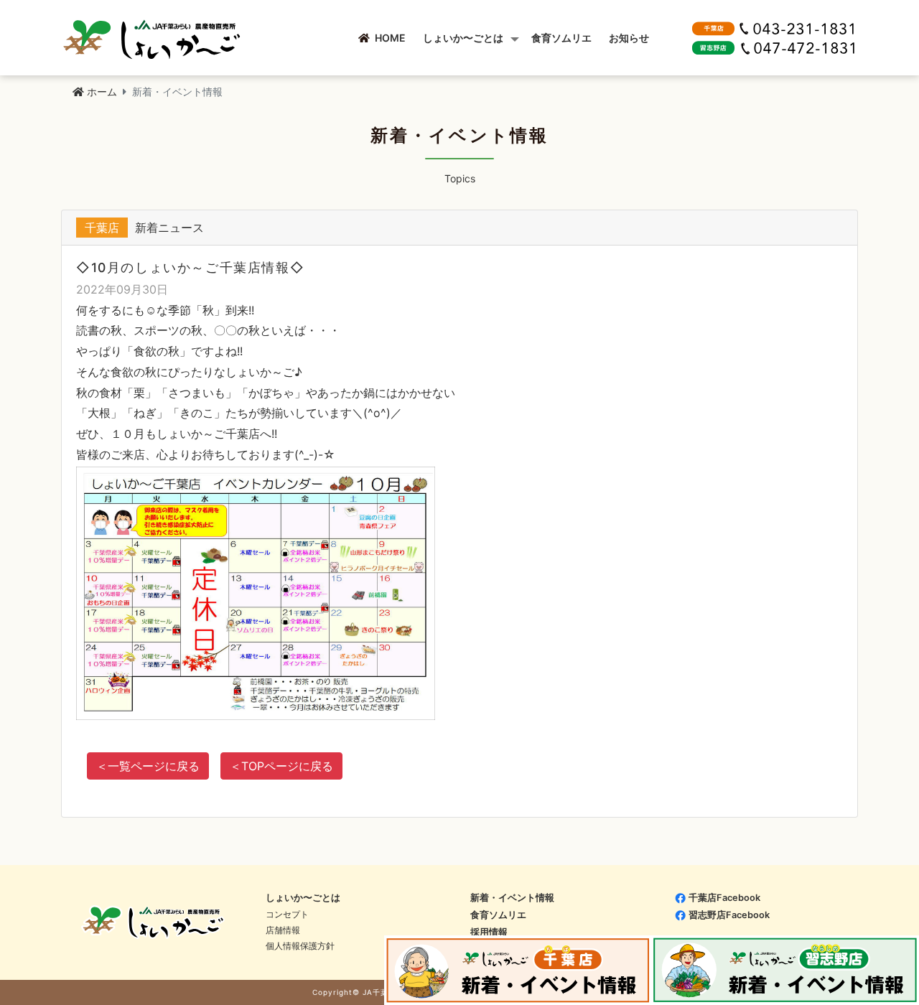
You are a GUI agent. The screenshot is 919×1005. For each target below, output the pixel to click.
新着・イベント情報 (512, 897)
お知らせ (629, 38)
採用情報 (489, 932)
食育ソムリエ (561, 38)
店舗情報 (283, 930)
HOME (388, 38)
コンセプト (287, 914)
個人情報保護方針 (300, 945)
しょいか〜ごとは (463, 38)
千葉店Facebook (724, 897)
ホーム (102, 91)
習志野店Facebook (729, 915)
